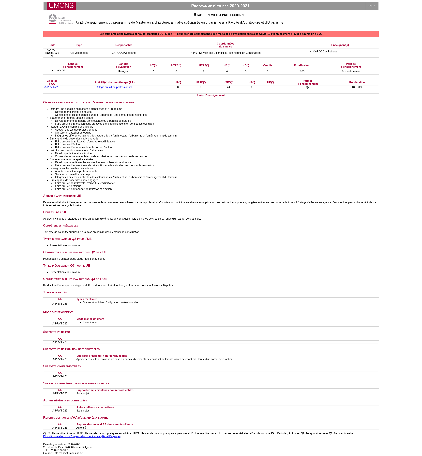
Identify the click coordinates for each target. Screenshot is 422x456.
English (371, 6)
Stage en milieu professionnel (114, 87)
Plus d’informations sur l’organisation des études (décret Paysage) (82, 436)
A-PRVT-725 (51, 87)
